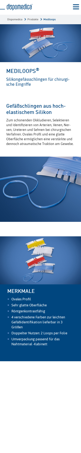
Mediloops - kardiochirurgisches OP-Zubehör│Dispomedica (16, 7)
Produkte (32, 19)
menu (76, 7)
